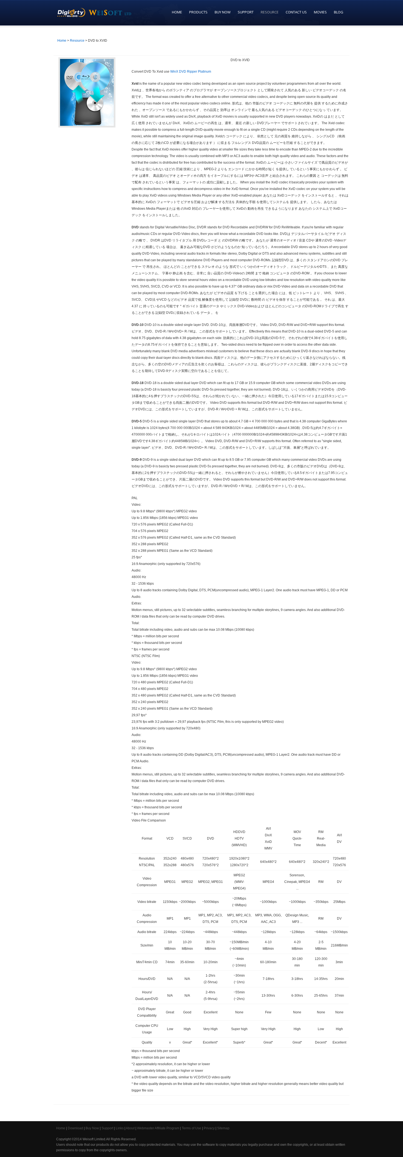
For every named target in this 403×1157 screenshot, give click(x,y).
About (130, 1128)
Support (244, 12)
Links (120, 1128)
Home (177, 12)
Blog (338, 12)
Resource (268, 12)
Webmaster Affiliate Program (158, 1128)
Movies (320, 12)
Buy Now (221, 12)
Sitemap (223, 1128)
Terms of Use (191, 1128)
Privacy (209, 1128)
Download (75, 1128)
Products (197, 12)
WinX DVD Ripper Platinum (190, 71)
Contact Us (296, 12)
